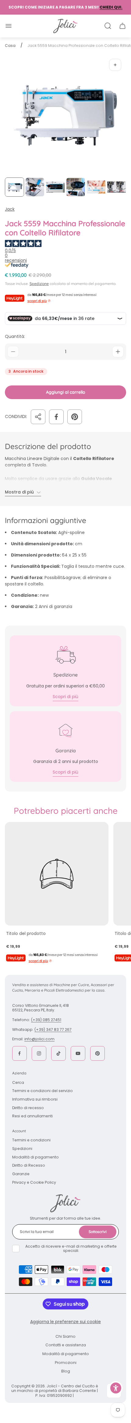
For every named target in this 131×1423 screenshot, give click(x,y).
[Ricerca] (108, 26)
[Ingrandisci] (115, 65)
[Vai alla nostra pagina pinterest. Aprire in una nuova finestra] (97, 1053)
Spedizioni (22, 1148)
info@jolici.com (39, 1039)
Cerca (18, 1082)
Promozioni (65, 1362)
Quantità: (15, 336)
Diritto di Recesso (28, 1165)
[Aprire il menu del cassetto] (9, 26)
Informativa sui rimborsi (35, 1099)
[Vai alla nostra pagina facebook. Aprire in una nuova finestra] (19, 1053)
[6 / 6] (116, 187)
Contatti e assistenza (65, 1344)
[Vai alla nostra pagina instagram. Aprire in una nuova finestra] (39, 1053)
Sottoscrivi (98, 1232)
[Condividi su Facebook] (56, 416)
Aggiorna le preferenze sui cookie (65, 1321)
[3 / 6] (55, 187)
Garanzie (21, 1173)
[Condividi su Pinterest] (74, 416)
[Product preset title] (56, 874)
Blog (65, 1371)
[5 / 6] (96, 187)
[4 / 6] (75, 187)
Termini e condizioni (31, 1140)
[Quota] (38, 416)
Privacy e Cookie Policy (34, 1182)
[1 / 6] (14, 187)
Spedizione (39, 283)
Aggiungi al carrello (65, 392)
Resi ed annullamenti (32, 1116)
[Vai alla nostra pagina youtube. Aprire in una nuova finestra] (78, 1053)
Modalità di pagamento (35, 1157)
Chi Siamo (65, 1336)
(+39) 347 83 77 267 (53, 1029)
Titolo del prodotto (26, 933)
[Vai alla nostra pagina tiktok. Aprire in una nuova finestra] (58, 1053)
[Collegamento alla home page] (65, 1203)
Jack (10, 209)
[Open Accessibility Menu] (116, 1388)
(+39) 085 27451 (46, 1019)
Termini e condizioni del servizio (42, 1090)
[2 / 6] (34, 187)
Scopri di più (65, 697)
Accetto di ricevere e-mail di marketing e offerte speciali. (71, 1248)
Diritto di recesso (28, 1107)
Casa (10, 45)
